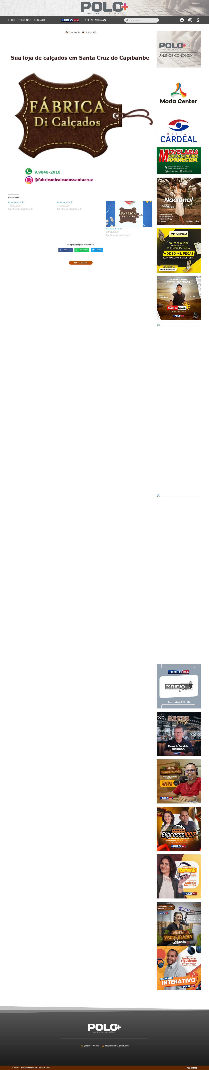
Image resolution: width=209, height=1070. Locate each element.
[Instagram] (190, 20)
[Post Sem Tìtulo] (129, 214)
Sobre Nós (24, 20)
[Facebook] (182, 20)
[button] (65, 250)
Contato (39, 20)
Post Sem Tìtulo (114, 228)
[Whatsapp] (198, 20)
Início (11, 20)
